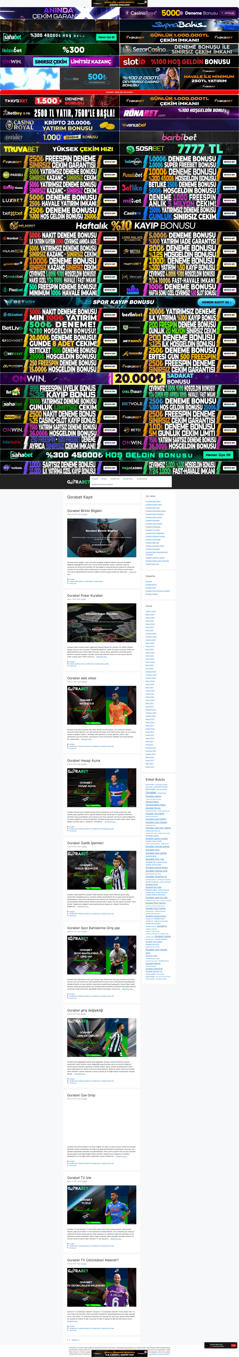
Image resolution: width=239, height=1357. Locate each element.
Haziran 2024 (151, 640)
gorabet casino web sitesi (153, 843)
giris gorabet (151, 789)
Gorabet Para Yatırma (156, 903)
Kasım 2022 (150, 700)
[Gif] (119, 226)
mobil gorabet (150, 976)
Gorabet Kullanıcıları (153, 527)
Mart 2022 (149, 726)
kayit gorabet (160, 974)
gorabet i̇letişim (88, 581)
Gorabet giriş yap (155, 859)
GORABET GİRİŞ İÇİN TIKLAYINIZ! (119, 92)
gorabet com (165, 843)
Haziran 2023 (151, 678)
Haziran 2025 (151, 611)
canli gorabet (149, 787)
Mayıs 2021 (150, 757)
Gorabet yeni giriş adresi (152, 946)
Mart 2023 (150, 687)
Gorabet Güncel (161, 862)
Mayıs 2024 (150, 643)
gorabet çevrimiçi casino (77, 663)
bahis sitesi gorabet (161, 784)
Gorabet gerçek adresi (158, 846)
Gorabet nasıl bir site (107, 746)
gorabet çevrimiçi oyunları (152, 960)
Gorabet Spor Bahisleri (153, 923)
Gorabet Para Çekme (156, 908)
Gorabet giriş (73, 746)
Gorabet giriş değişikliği (85, 1010)
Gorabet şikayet (153, 963)
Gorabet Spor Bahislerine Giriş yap (93, 928)
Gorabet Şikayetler (153, 520)
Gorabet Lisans (151, 890)
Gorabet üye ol (164, 961)
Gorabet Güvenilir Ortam (155, 546)
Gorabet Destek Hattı (154, 505)
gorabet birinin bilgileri (76, 581)
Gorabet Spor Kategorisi (155, 514)
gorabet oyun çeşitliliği (165, 900)
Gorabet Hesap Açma (83, 760)
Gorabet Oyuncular (153, 549)
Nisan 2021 (150, 760)
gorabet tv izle (164, 933)
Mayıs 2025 (150, 614)
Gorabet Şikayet (142, 479)
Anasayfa (95, 479)
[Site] (59, 161)
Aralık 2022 (150, 697)
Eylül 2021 (149, 745)
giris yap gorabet (162, 789)
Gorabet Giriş (115, 479)
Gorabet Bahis (152, 802)
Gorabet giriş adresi (156, 853)
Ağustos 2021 (151, 748)
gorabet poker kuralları (102, 663)
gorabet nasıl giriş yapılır (152, 900)
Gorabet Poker (150, 911)
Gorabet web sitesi (81, 678)
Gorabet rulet (149, 918)
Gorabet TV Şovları (153, 530)
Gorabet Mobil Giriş (161, 892)
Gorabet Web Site (152, 543)
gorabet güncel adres (153, 865)
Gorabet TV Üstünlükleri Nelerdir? (93, 1260)
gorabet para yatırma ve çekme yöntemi (155, 905)
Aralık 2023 (150, 659)
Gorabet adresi (153, 796)
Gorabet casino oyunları (157, 838)
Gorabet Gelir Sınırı (153, 508)
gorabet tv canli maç (151, 929)
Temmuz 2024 (151, 637)
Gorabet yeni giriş (152, 944)
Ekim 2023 (150, 665)
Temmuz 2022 (151, 713)
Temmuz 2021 (151, 751)
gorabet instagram (152, 882)
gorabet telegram (151, 926)
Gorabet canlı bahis (155, 813)
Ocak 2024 (150, 656)
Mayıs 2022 (150, 719)
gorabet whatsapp (161, 939)
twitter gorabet (150, 978)
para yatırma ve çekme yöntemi (163, 976)
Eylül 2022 (149, 706)
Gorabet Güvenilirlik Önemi (156, 511)
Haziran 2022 (151, 716)
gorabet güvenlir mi (151, 879)
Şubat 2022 (150, 729)
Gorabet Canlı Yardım (164, 833)
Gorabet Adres (161, 793)
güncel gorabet (151, 974)
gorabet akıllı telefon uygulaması (153, 799)
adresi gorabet (150, 784)
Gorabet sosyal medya (161, 921)
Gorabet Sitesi (159, 918)
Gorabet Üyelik (151, 956)
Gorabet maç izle (163, 890)
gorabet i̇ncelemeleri (165, 882)
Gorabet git (150, 862)
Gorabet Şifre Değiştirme (155, 533)
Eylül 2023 (149, 668)
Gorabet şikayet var (154, 971)
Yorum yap (72, 583)
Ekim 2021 (149, 741)
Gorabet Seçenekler (153, 539)
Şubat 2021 (150, 767)
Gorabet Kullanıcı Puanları (155, 536)
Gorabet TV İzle (79, 1178)
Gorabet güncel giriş (156, 870)
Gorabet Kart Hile (152, 564)
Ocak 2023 (150, 694)
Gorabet (104, 479)
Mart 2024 (150, 649)
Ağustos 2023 (151, 672)
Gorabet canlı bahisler (152, 816)
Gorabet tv (162, 926)
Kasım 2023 (150, 662)
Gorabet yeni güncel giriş (156, 951)
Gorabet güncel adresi (157, 867)
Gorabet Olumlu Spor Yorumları (157, 561)
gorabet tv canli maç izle (152, 931)
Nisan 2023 (150, 684)
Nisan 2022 (150, 722)
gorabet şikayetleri (151, 966)
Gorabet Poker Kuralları (85, 595)
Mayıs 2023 (150, 681)
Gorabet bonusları (151, 811)
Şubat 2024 (150, 653)
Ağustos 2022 (151, 710)
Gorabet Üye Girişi (81, 1095)
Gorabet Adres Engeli (154, 517)
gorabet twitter (150, 939)
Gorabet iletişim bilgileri (164, 879)
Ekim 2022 (149, 703)
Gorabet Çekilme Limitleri (155, 558)
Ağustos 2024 (151, 634)
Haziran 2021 (151, 754)
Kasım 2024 (150, 624)
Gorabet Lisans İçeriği (154, 524)
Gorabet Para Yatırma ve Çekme (102, 484)
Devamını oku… (102, 657)
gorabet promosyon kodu (153, 913)
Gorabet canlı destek (156, 822)
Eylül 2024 (149, 630)
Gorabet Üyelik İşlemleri (85, 843)
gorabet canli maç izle (163, 811)
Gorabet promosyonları (156, 916)
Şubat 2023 (150, 691)
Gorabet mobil (150, 892)
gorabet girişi (151, 856)
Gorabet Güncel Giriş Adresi (153, 873)
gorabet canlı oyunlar (151, 833)
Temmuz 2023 (151, 675)
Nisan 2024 (150, 646)
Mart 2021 (149, 764)
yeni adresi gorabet (161, 978)
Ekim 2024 (150, 627)
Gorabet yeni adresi (154, 942)
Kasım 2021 (150, 738)
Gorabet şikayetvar (154, 968)
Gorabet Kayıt (98, 581)
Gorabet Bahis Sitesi (156, 804)
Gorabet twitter (163, 936)
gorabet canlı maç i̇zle (153, 831)
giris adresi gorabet (160, 787)
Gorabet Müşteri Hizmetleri (155, 894)
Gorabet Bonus (128, 479)
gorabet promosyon (160, 911)
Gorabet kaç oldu (153, 887)
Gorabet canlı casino (156, 819)
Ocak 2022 (150, 732)
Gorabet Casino (152, 835)
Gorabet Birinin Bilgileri (84, 511)
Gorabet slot (149, 921)
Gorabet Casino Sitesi (154, 841)
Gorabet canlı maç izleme (158, 828)
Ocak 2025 (150, 621)
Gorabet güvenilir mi (84, 746)
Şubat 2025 (150, 618)
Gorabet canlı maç (151, 825)
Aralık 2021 (150, 735)
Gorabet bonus (153, 808)
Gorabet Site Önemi (153, 501)
